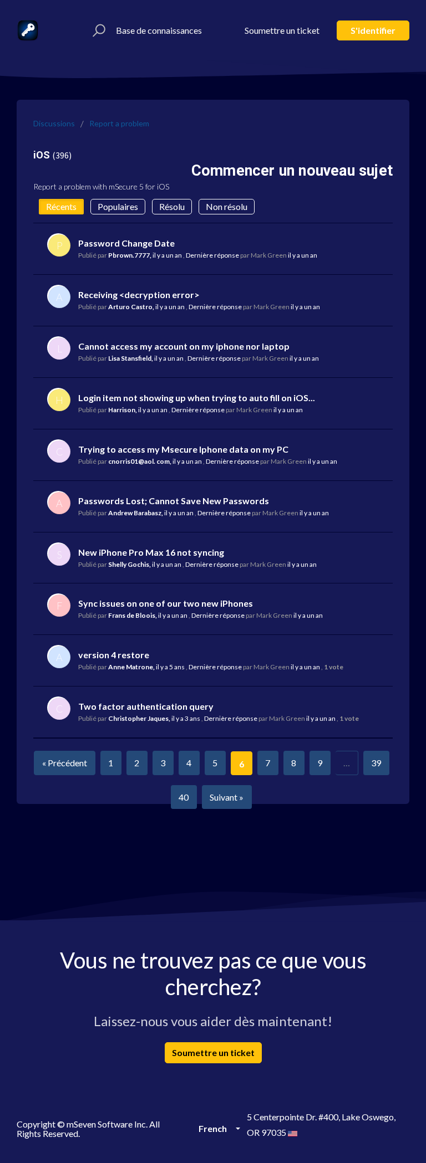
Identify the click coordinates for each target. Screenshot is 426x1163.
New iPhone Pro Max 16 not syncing (151, 552)
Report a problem (119, 123)
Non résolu (226, 206)
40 (184, 797)
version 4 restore (113, 654)
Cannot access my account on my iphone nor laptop (184, 346)
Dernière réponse (212, 255)
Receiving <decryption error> (139, 294)
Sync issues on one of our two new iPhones (165, 603)
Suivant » (227, 797)
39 (376, 762)
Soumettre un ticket (282, 30)
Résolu (172, 206)
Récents (61, 206)
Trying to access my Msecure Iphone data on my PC (183, 449)
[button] (97, 30)
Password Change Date (126, 243)
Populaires (118, 206)
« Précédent (64, 762)
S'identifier (373, 30)
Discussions (54, 123)
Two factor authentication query (146, 706)
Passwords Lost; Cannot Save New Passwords (173, 500)
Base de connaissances (159, 30)
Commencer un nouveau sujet (292, 171)
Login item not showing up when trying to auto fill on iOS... (196, 397)
